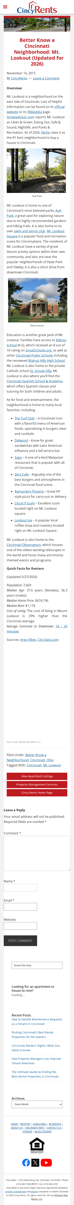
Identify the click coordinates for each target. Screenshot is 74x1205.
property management (15, 1191)
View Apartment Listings (37, 776)
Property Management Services (37, 784)
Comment (12, 833)
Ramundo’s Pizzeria (29, 491)
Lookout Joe (23, 520)
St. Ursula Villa (41, 371)
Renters (25, 1124)
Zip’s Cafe (22, 474)
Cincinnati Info (34, 1127)
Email (9, 900)
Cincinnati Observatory (24, 545)
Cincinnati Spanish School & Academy (35, 381)
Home (14, 1124)
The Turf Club (25, 418)
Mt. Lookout (52, 765)
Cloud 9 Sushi (25, 503)
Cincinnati (37, 760)
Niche (45, 132)
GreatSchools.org (38, 350)
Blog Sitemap (43, 1131)
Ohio (50, 760)
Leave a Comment (46, 78)
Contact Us (54, 1127)
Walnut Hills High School (46, 360)
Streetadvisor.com (20, 117)
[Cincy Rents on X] (35, 1163)
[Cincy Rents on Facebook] (26, 1163)
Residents (55, 1124)
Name (9, 881)
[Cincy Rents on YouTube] (46, 1163)
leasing (34, 1191)
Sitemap (27, 1131)
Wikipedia (34, 112)
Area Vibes (28, 639)
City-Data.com (48, 639)
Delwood (21, 440)
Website (10, 919)
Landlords (40, 1124)
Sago (18, 457)
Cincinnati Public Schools (34, 355)
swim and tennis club (29, 231)
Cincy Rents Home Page (37, 792)
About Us (17, 1127)
